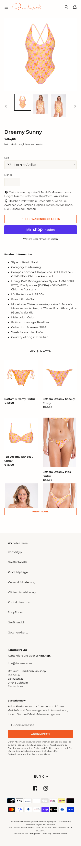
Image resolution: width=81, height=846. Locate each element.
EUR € (39, 776)
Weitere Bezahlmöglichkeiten (40, 238)
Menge (8, 174)
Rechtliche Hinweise (20, 821)
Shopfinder (15, 612)
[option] (23, 102)
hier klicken (45, 754)
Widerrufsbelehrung (22, 592)
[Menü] (6, 6)
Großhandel (16, 622)
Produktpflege (18, 572)
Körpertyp (15, 552)
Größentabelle (17, 562)
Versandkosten (34, 144)
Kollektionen (49, 824)
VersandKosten (59, 833)
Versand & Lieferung (21, 582)
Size (6, 157)
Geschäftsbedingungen (44, 821)
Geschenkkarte (18, 632)
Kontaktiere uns (19, 602)
